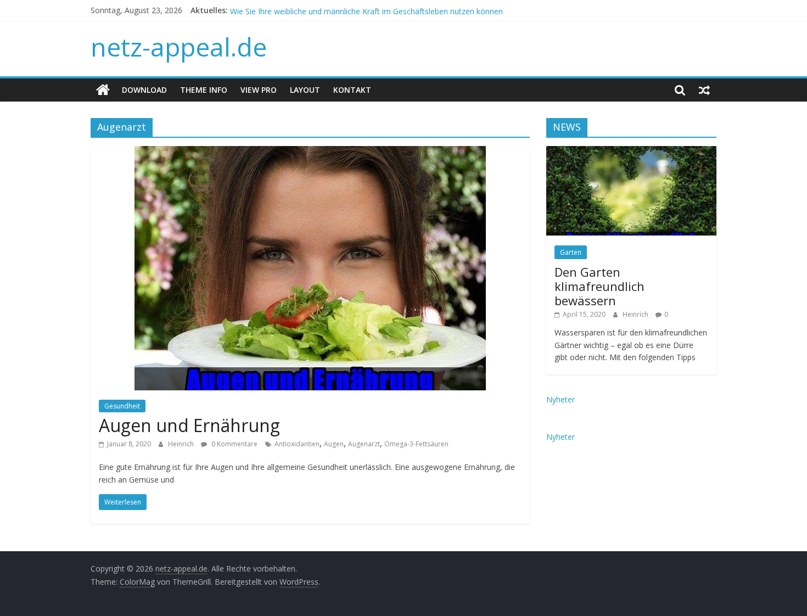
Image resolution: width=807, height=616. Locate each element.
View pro (258, 90)
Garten (570, 252)
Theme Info (203, 90)
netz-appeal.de (179, 47)
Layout (305, 90)
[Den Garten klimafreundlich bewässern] (631, 152)
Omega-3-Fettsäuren (416, 444)
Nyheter (560, 399)
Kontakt (352, 90)
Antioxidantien (297, 444)
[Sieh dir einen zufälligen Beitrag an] (704, 90)
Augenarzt (364, 444)
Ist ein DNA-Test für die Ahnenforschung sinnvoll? (318, 5)
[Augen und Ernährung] (310, 153)
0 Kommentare (233, 444)
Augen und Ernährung (189, 425)
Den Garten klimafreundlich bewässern (599, 286)
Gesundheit (122, 406)
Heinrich (181, 444)
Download (144, 90)
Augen (334, 444)
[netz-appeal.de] (103, 90)
